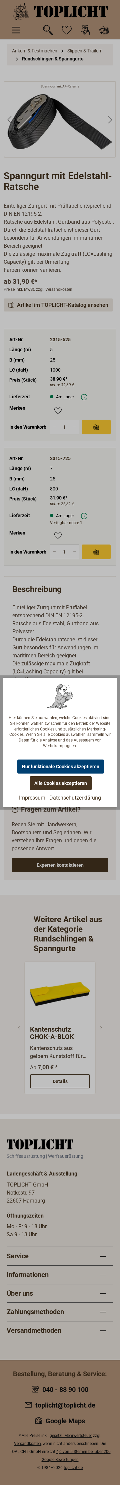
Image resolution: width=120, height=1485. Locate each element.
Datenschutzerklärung (75, 798)
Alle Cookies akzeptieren (60, 783)
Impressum (32, 798)
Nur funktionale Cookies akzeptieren (60, 766)
